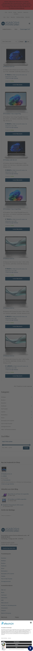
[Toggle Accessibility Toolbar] (30, 648)
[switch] (3, 649)
